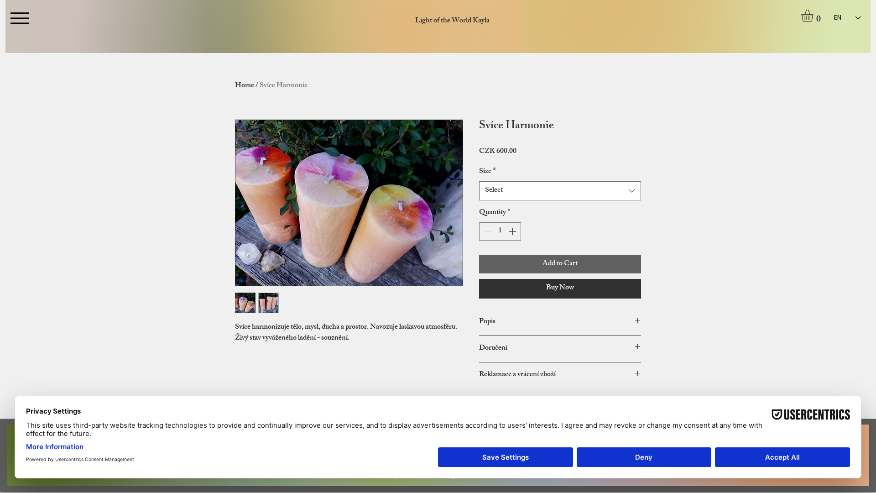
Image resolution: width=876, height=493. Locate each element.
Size (487, 172)
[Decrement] (486, 231)
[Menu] (19, 18)
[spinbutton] (500, 231)
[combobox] (560, 190)
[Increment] (513, 231)
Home (244, 86)
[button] (814, 16)
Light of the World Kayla (452, 21)
